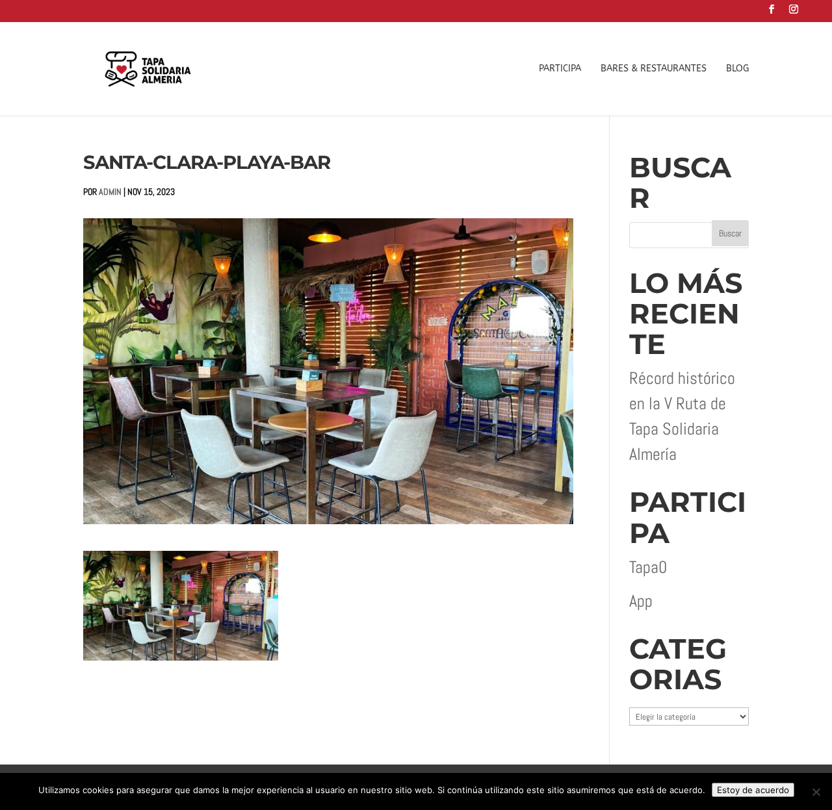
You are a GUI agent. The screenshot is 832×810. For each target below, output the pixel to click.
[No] (815, 791)
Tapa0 (648, 567)
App (641, 601)
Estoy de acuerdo (753, 790)
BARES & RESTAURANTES (654, 69)
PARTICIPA (560, 69)
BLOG (737, 69)
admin (110, 191)
